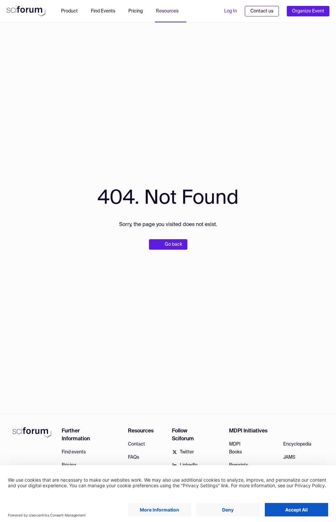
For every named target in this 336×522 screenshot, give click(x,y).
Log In (230, 11)
